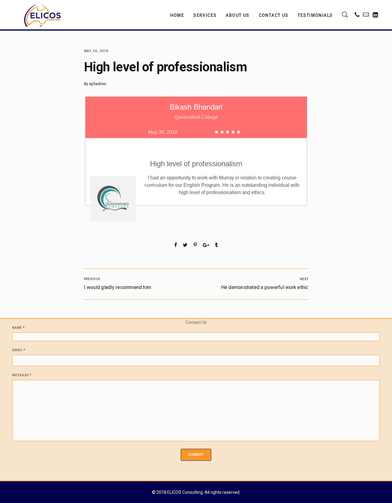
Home (177, 15)
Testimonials (315, 15)
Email (18, 350)
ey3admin (97, 83)
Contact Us (273, 15)
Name (18, 327)
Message (22, 375)
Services (205, 15)
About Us (237, 15)
